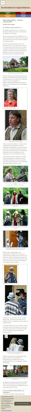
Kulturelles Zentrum (23, 15)
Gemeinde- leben (7, 13)
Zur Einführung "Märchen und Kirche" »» (12, 27)
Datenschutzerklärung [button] (7, 410)
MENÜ (3, 2)
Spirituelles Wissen (23, 13)
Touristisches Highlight (8, 15)
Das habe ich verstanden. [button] (22, 403)
